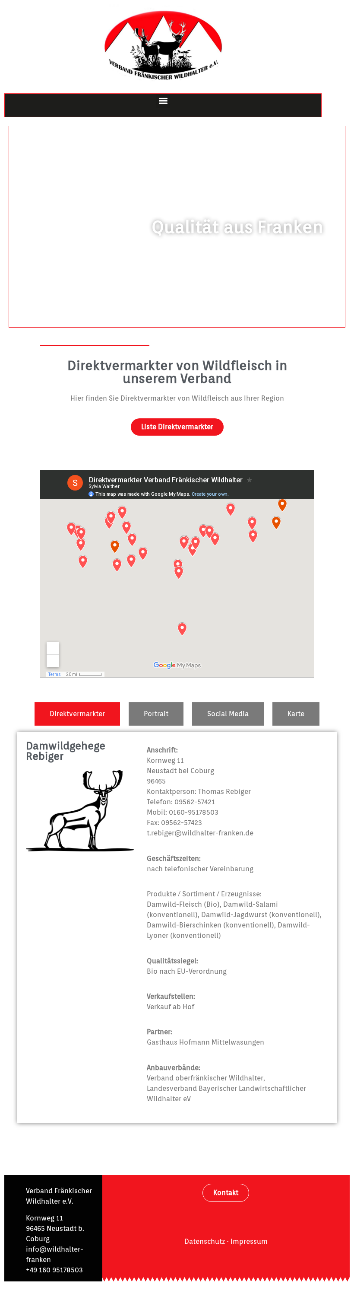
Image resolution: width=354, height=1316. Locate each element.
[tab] (77, 714)
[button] (163, 101)
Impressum (249, 1241)
